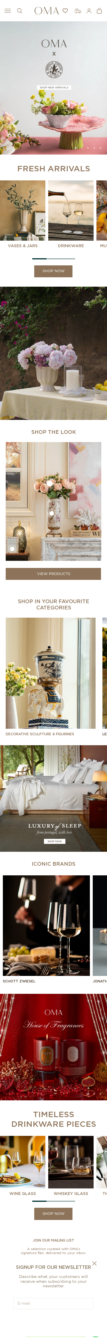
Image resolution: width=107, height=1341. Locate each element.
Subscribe (53, 1321)
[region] (53, 88)
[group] (53, 88)
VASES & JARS (23, 245)
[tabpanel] (24, 214)
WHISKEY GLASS (71, 1193)
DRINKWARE (71, 245)
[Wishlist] (65, 11)
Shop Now (53, 271)
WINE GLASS (22, 1193)
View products (53, 574)
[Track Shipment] (78, 10)
